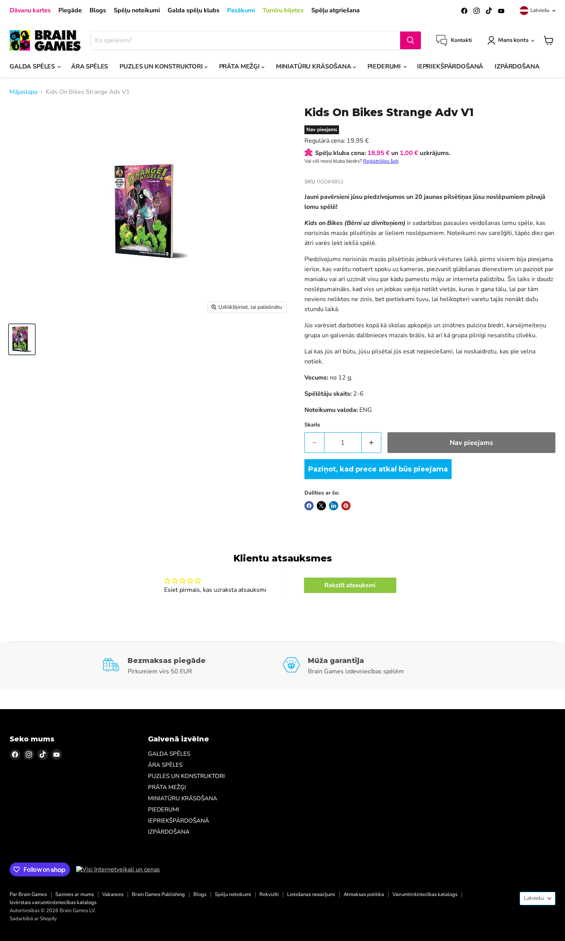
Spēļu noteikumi (137, 10)
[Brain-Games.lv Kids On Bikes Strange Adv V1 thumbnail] (22, 339)
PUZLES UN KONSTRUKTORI (162, 66)
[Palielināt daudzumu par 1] (371, 442)
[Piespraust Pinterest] (346, 505)
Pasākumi (241, 10)
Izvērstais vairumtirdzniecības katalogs (53, 902)
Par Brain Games (28, 894)
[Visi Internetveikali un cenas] (118, 869)
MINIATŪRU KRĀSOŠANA (314, 66)
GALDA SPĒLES (33, 66)
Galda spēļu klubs (193, 10)
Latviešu (539, 10)
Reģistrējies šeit (380, 161)
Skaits (312, 425)
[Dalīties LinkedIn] (333, 505)
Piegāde (70, 10)
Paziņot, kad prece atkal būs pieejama (378, 469)
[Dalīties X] (321, 505)
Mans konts (513, 40)
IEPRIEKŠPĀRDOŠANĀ (450, 66)
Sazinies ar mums (74, 894)
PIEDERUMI (384, 66)
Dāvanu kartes (30, 10)
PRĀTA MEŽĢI (240, 66)
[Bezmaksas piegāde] (192, 666)
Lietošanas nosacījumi (311, 894)
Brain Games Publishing (158, 894)
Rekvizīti (269, 894)
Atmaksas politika (364, 894)
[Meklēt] (410, 40)
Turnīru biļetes (283, 10)
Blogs (98, 10)
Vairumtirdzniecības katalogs (424, 894)
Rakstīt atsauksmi (350, 585)
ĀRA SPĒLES (89, 66)
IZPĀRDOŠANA (517, 66)
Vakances (112, 894)
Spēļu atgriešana (335, 10)
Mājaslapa (23, 91)
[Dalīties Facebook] (309, 505)
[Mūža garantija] (372, 666)
